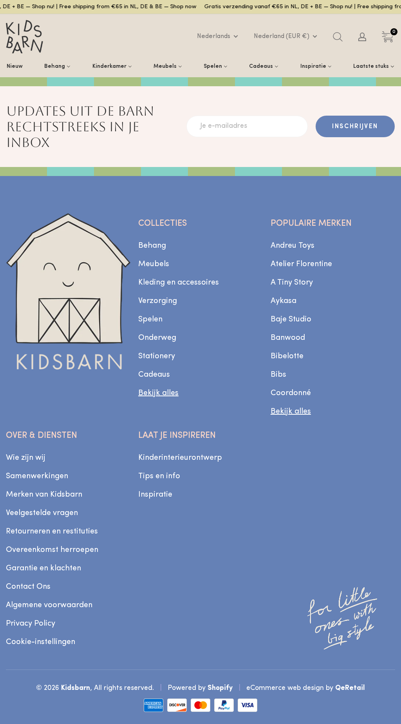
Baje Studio (291, 319)
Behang (152, 246)
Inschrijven (355, 126)
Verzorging (157, 301)
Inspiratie (155, 495)
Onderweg (157, 338)
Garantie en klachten (43, 568)
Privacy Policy (30, 624)
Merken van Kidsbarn (44, 495)
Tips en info (159, 476)
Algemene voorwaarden (49, 605)
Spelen (150, 319)
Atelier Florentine (301, 264)
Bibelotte (287, 356)
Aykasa (283, 301)
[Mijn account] (362, 37)
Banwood (288, 338)
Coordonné (291, 393)
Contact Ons (28, 587)
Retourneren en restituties (52, 531)
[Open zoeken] (338, 37)
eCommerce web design (285, 688)
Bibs (278, 375)
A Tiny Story (292, 283)
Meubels (153, 264)
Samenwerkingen (37, 476)
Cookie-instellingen (40, 642)
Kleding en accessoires (178, 283)
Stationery (156, 356)
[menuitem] (14, 66)
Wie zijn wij (25, 458)
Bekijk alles (158, 393)
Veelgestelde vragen (42, 513)
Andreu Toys (292, 246)
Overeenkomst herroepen (52, 550)
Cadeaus (154, 375)
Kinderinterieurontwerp (180, 458)
